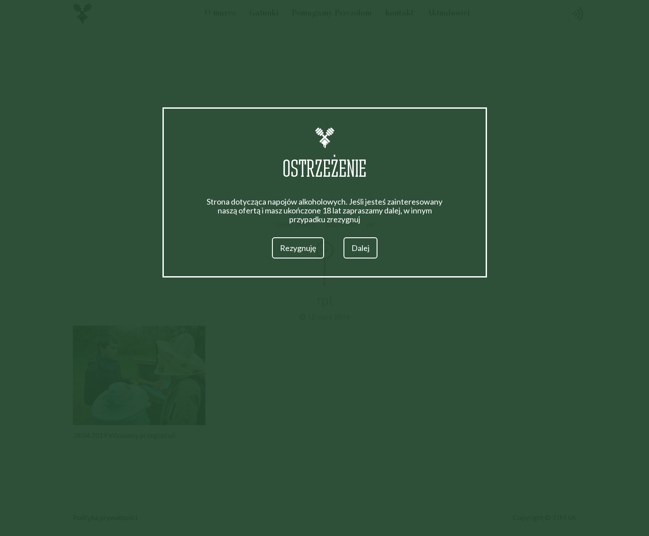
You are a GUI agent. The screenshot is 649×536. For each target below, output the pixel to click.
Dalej (360, 248)
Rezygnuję (298, 248)
